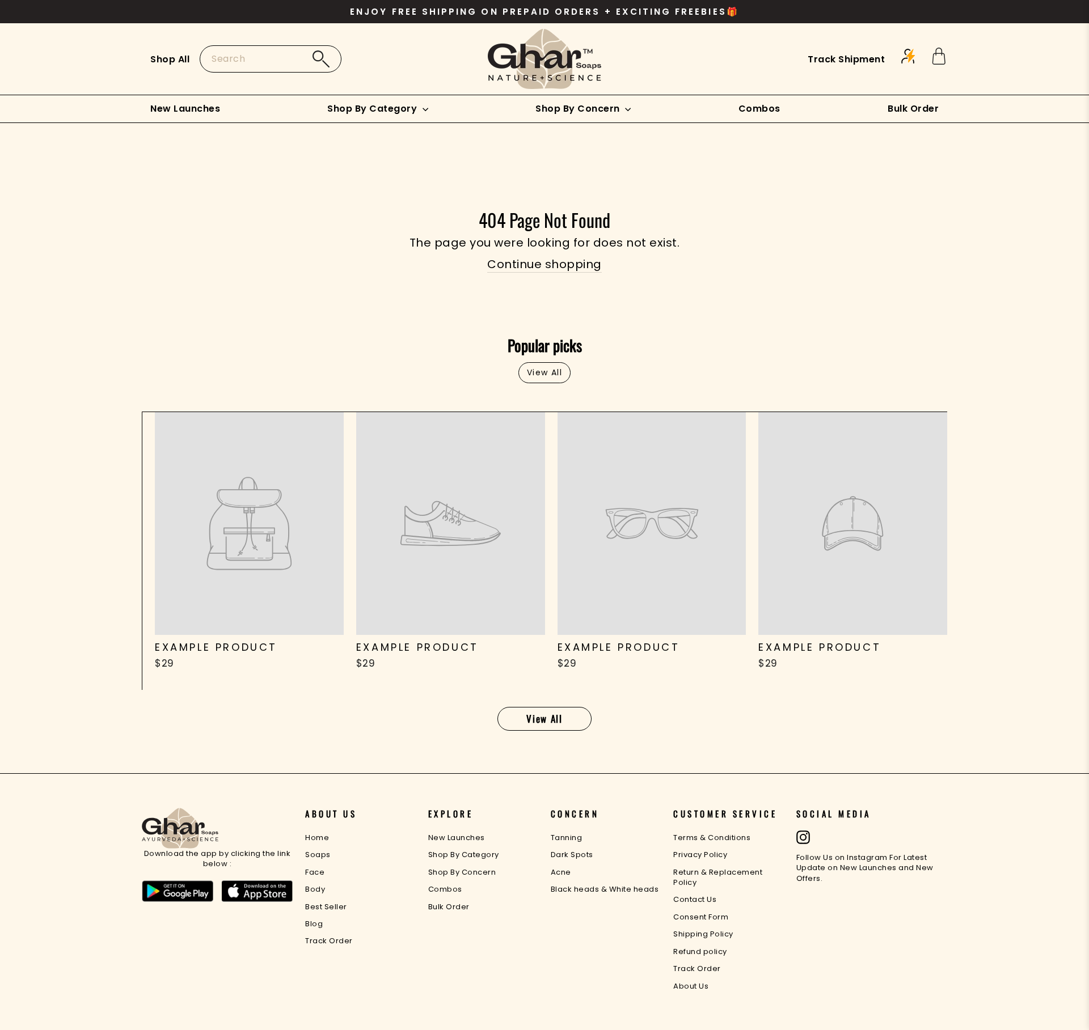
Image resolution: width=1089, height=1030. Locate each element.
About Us (690, 986)
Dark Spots (572, 854)
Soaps (318, 854)
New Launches (185, 108)
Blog (314, 923)
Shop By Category (373, 108)
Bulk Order (913, 108)
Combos (759, 108)
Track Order (329, 940)
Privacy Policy (700, 854)
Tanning (567, 837)
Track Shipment (846, 59)
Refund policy (700, 951)
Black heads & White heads (605, 889)
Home (317, 837)
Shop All (169, 59)
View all (544, 372)
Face (314, 872)
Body (315, 889)
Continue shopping (544, 264)
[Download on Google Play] (177, 891)
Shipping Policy (703, 934)
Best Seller (326, 906)
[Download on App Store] (257, 891)
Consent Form (700, 917)
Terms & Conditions (711, 837)
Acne (561, 872)
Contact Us (694, 899)
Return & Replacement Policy (717, 877)
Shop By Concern (578, 108)
